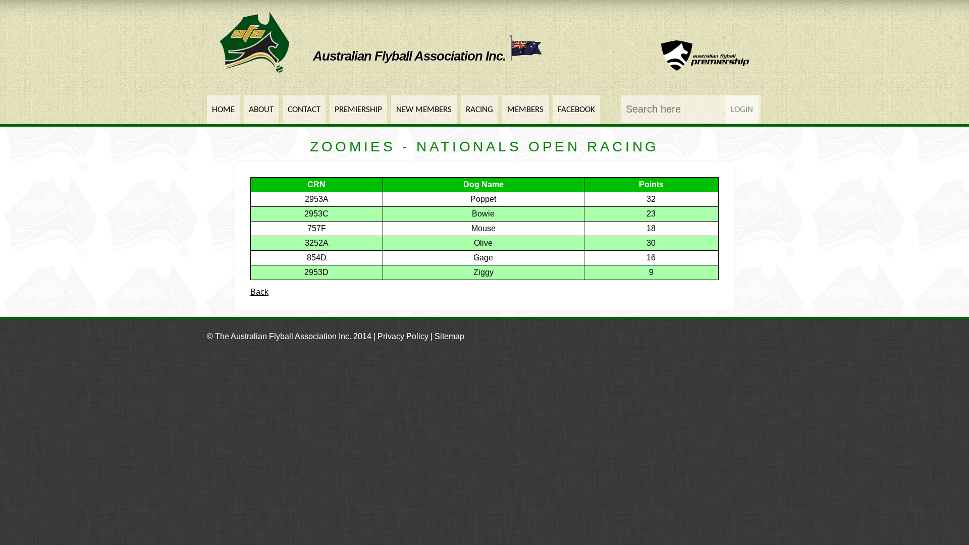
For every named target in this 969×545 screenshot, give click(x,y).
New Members (424, 109)
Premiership (358, 109)
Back (259, 292)
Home (223, 109)
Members (525, 109)
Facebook (576, 109)
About (261, 109)
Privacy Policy (403, 336)
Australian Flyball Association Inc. (411, 56)
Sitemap (449, 336)
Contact (304, 109)
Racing (479, 109)
